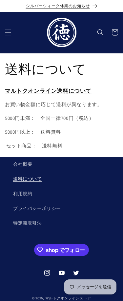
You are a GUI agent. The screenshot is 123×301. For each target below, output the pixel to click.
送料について (27, 179)
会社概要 (22, 164)
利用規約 (22, 194)
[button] (8, 32)
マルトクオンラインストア (68, 298)
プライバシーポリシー (37, 208)
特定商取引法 (27, 223)
